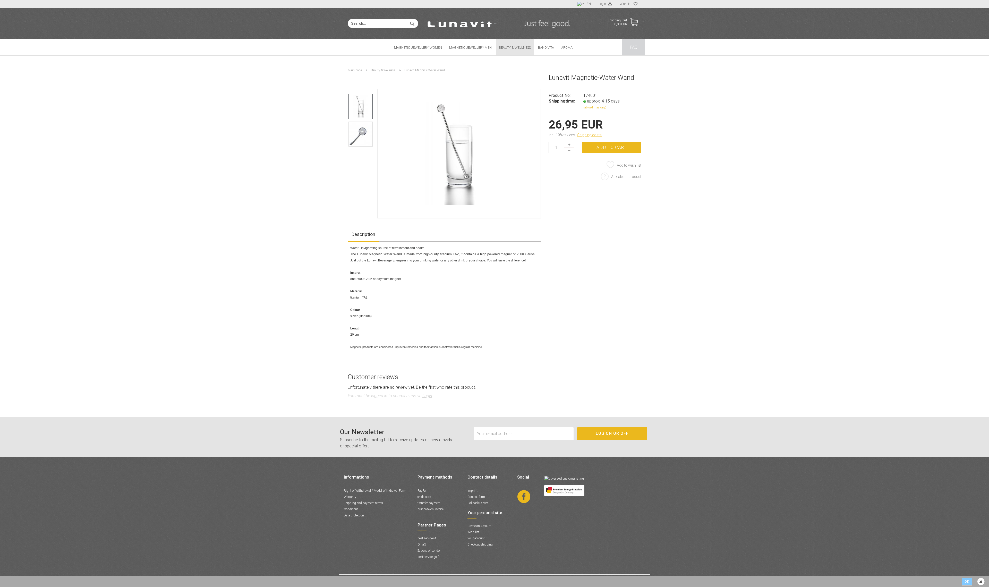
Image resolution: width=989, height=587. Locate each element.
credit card (424, 497)
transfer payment (428, 503)
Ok (967, 581)
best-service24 (426, 538)
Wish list (626, 4)
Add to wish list (629, 165)
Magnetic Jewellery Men (470, 47)
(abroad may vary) (594, 107)
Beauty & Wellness (515, 47)
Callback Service (477, 503)
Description (363, 234)
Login (603, 4)
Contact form (476, 497)
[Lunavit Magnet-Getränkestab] (459, 153)
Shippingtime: (562, 101)
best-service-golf (428, 557)
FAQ (633, 47)
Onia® (422, 544)
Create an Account (479, 526)
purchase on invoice (430, 509)
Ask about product (626, 177)
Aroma (567, 47)
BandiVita (546, 47)
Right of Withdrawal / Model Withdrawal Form (375, 490)
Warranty (350, 497)
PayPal (422, 490)
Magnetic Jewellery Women (418, 47)
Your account (476, 538)
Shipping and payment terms (363, 503)
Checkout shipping (480, 544)
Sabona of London (429, 550)
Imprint (472, 490)
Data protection (354, 515)
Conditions (351, 509)
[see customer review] (564, 478)
